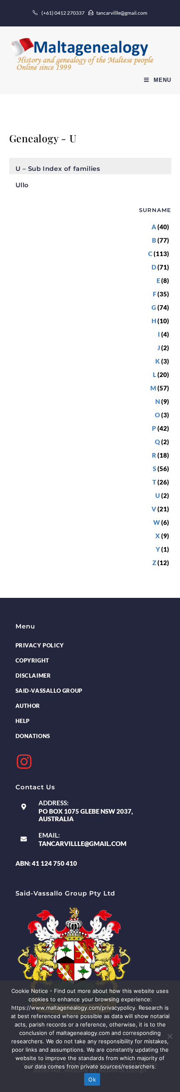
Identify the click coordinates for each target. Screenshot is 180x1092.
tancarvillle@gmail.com (82, 843)
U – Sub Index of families (57, 169)
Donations (32, 736)
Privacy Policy (39, 645)
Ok (92, 1079)
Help (22, 721)
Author (28, 705)
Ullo (22, 185)
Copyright (32, 660)
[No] (169, 1036)
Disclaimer (33, 675)
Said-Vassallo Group (48, 690)
